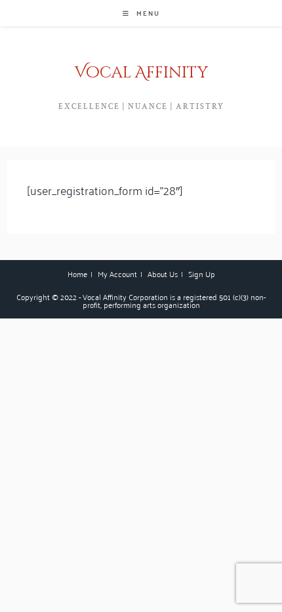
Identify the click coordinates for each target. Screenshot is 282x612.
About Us (163, 273)
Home (77, 273)
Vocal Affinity (141, 72)
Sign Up (201, 273)
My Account (117, 273)
